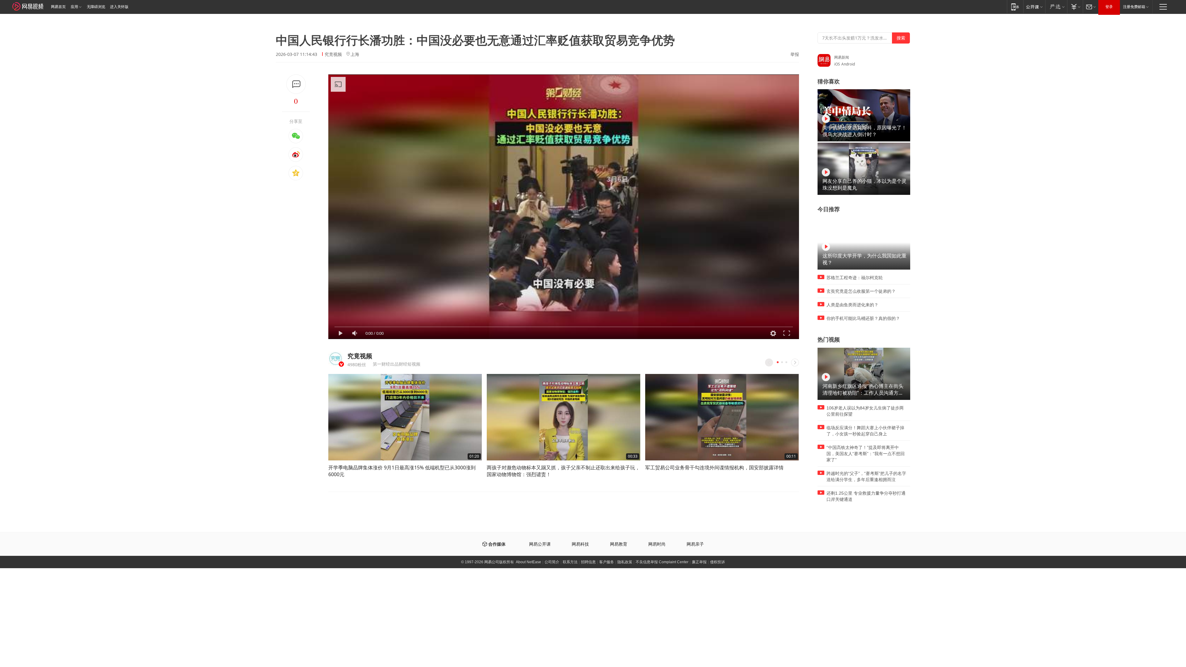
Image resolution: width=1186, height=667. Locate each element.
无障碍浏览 (96, 7)
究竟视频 (333, 54)
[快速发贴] (296, 84)
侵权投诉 (717, 562)
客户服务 (606, 562)
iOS (837, 64)
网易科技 (580, 544)
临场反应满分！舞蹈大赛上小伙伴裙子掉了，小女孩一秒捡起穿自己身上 (865, 430)
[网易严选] (1056, 6)
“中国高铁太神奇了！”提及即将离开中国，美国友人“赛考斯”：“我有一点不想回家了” (865, 453)
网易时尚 (657, 544)
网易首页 (58, 7)
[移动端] (1015, 6)
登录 (1109, 7)
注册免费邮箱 (1134, 7)
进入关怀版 (119, 7)
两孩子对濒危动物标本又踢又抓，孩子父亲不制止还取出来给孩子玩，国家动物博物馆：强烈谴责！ (563, 471)
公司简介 (552, 562)
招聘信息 (588, 562)
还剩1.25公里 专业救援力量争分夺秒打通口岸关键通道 (866, 496)
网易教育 (618, 544)
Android (848, 64)
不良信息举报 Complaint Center (662, 562)
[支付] (1075, 6)
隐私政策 (624, 562)
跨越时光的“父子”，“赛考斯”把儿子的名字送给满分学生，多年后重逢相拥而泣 (866, 476)
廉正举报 (699, 562)
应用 (74, 7)
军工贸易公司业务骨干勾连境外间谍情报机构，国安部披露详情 (714, 467)
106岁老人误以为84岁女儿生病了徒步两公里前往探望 (865, 411)
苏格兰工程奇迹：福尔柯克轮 (854, 277)
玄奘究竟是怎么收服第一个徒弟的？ (861, 291)
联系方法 (570, 562)
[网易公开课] (1034, 6)
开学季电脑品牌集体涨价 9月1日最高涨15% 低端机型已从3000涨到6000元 (402, 471)
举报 (794, 54)
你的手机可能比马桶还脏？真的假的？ (863, 318)
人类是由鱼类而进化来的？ (852, 304)
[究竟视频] (335, 358)
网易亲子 (695, 544)
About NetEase (528, 562)
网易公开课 (540, 544)
